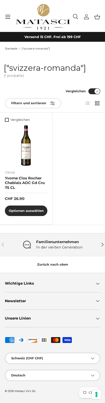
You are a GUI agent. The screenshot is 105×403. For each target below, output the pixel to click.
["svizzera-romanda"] (36, 48)
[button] (97, 16)
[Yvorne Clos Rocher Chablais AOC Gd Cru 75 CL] (26, 145)
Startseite (11, 48)
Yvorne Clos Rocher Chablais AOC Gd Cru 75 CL (25, 183)
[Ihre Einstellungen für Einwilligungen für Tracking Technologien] (96, 394)
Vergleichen (76, 91)
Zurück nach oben (52, 264)
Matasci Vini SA (25, 391)
